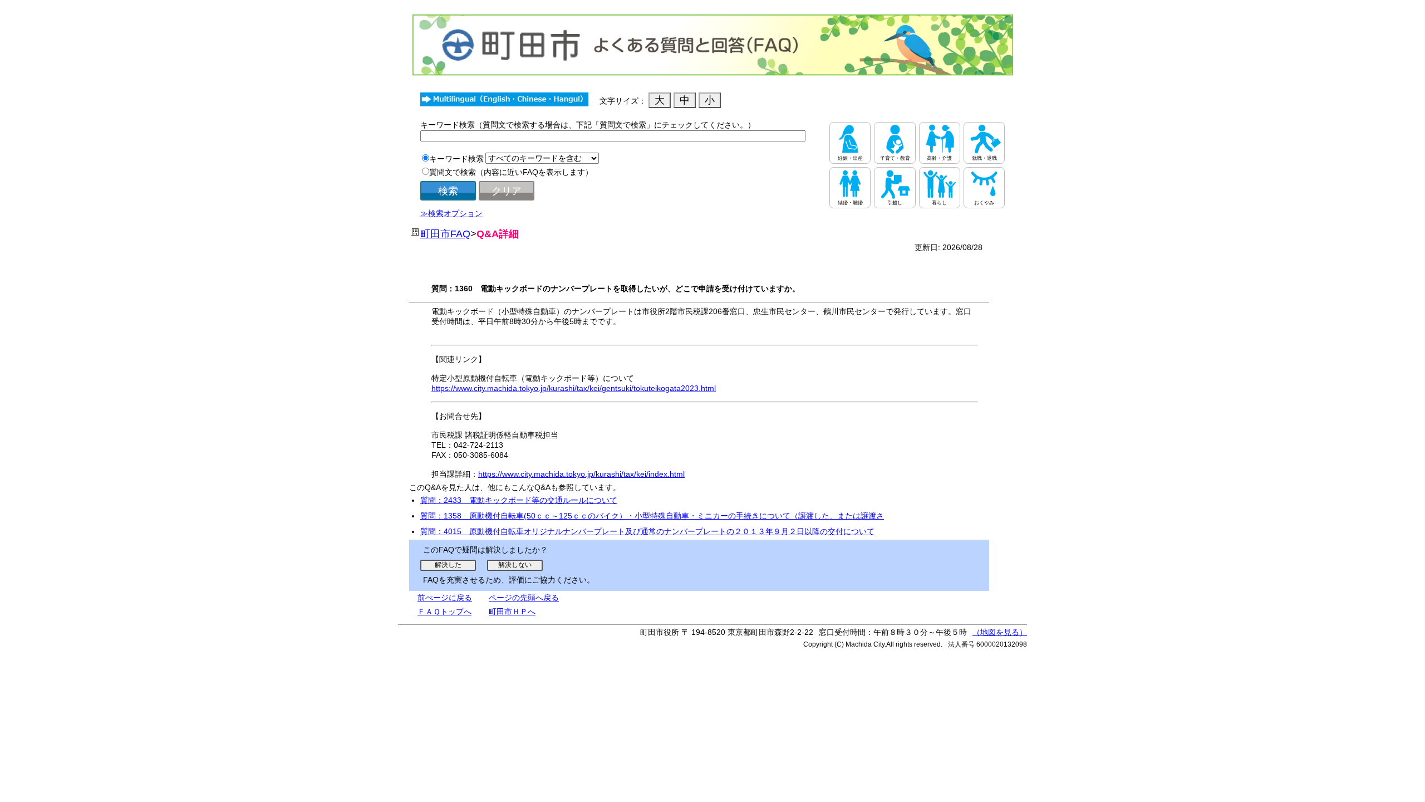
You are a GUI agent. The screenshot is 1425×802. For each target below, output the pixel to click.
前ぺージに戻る (444, 597)
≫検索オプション (451, 213)
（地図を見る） (999, 632)
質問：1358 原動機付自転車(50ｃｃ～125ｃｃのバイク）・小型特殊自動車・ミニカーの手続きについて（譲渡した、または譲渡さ (652, 515)
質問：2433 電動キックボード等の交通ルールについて (518, 500)
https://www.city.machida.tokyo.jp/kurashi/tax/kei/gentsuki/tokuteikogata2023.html (573, 388)
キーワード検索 (456, 158)
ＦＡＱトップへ (444, 611)
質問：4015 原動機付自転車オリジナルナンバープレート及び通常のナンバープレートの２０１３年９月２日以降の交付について (647, 531)
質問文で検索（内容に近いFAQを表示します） (511, 172)
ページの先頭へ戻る (524, 597)
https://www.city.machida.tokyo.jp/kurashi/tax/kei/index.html (581, 474)
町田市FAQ (445, 233)
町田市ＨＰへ (512, 611)
